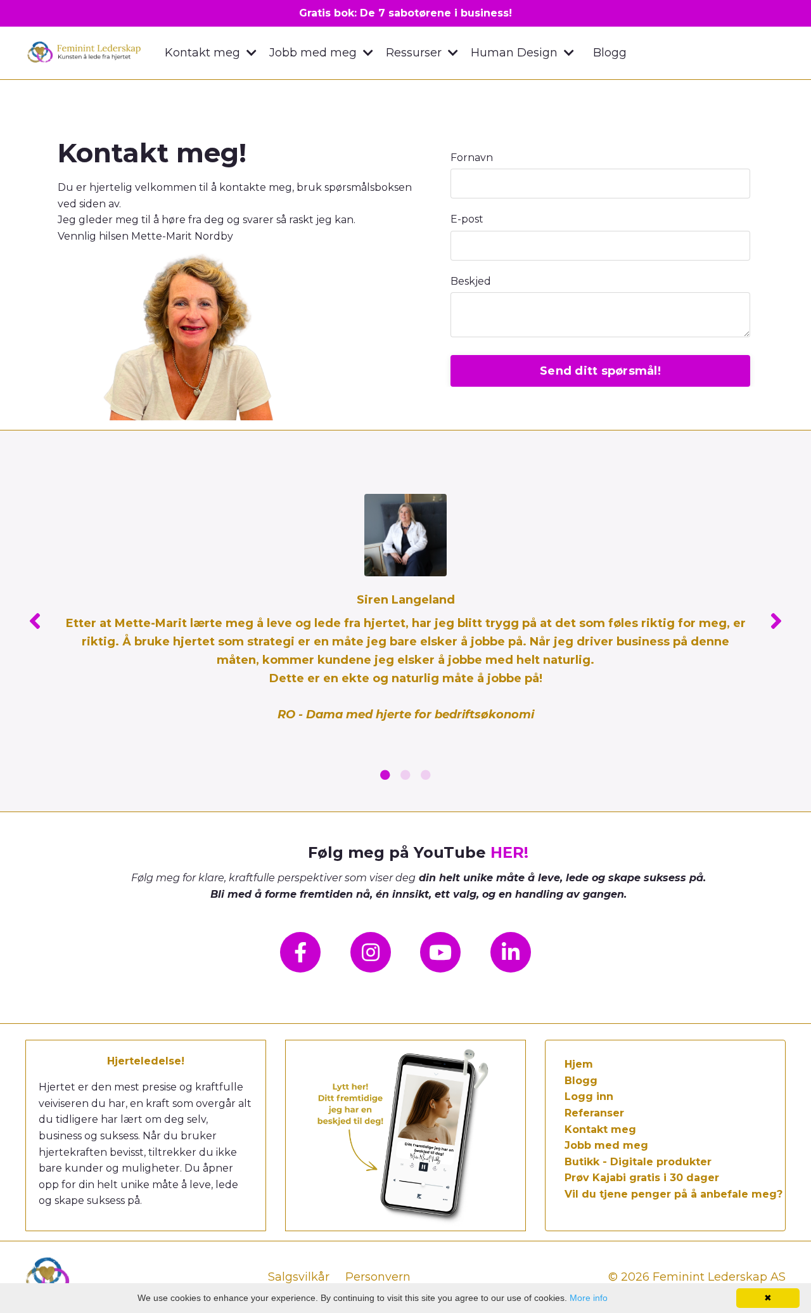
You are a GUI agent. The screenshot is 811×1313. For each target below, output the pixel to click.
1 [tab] (385, 774)
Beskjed (470, 281)
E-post (466, 219)
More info (589, 1298)
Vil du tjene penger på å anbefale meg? (673, 1194)
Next (776, 621)
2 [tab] (405, 774)
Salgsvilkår (298, 1277)
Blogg (610, 53)
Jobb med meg (606, 1145)
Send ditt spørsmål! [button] (600, 371)
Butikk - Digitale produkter (638, 1162)
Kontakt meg (600, 1129)
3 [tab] (425, 774)
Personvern (378, 1277)
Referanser (594, 1113)
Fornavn (471, 158)
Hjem (579, 1064)
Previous (35, 621)
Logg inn (589, 1096)
